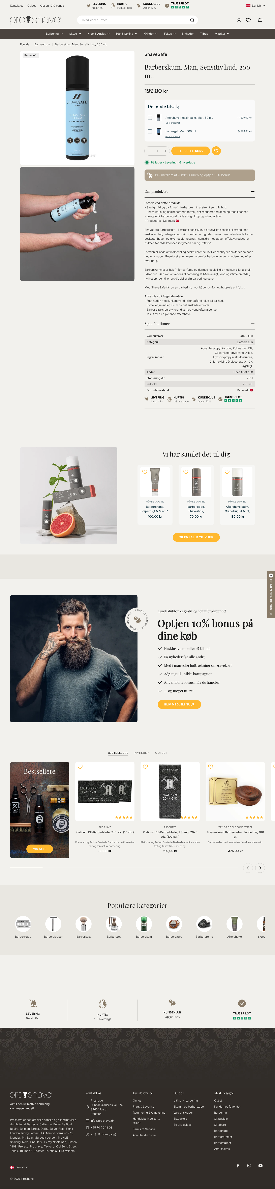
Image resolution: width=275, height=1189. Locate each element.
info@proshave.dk (102, 1120)
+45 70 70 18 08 (102, 1127)
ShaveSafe (156, 54)
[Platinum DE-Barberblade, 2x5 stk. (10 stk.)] (104, 791)
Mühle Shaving (155, 501)
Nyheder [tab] (141, 752)
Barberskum (42, 44)
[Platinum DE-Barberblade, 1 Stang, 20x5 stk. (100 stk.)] (170, 791)
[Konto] (239, 20)
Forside (24, 44)
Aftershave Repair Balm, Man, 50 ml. (189, 117)
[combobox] (137, 20)
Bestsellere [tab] (118, 752)
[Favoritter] (248, 20)
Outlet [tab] (161, 752)
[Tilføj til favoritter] (216, 150)
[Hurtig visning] (164, 475)
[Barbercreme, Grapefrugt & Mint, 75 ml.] (155, 482)
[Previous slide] (248, 868)
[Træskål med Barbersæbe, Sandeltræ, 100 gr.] (235, 791)
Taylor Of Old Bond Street (235, 827)
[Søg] (192, 20)
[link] (200, 175)
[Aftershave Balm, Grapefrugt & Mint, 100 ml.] (237, 482)
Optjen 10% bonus (52, 5)
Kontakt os (16, 5)
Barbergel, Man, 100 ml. (180, 131)
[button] (271, 594)
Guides (31, 5)
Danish (256, 5)
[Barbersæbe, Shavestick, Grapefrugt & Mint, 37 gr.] (196, 482)
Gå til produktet (172, 123)
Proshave (105, 827)
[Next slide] (260, 868)
